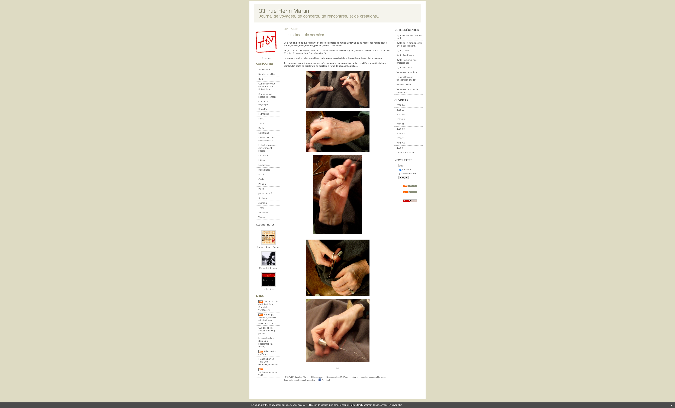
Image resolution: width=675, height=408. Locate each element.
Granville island (404, 84)
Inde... (261, 118)
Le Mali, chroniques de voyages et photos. (267, 148)
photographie (374, 377)
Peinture (262, 184)
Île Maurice (263, 114)
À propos (266, 58)
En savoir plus (395, 405)
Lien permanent (319, 377)
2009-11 (400, 138)
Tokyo (261, 208)
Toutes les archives (406, 152)
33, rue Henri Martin (284, 11)
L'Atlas (261, 160)
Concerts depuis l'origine (268, 247)
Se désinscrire (409, 173)
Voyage (262, 217)
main (291, 380)
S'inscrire (406, 169)
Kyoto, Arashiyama (405, 55)
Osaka (261, 179)
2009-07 (401, 148)
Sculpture (263, 198)
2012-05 (401, 119)
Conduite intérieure (268, 268)
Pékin (261, 189)
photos (353, 377)
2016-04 (401, 105)
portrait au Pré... (266, 193)
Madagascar (264, 165)
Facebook (325, 380)
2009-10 (401, 143)
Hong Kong (263, 109)
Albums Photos (265, 225)
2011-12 (400, 124)
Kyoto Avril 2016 (404, 67)
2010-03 (401, 129)
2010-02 (401, 133)
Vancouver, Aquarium (407, 72)
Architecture (264, 69)
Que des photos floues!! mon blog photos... (266, 331)
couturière (311, 380)
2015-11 (400, 110)
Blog (260, 79)
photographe (362, 377)
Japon (261, 123)
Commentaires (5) (335, 377)
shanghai (262, 203)
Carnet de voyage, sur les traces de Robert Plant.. (267, 87)
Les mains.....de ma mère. (304, 35)
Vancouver (263, 212)
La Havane (263, 133)
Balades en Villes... (267, 74)
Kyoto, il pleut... (404, 50)
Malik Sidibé (264, 170)
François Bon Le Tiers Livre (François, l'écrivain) (268, 362)
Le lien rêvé (268, 289)
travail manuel (300, 380)
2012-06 (401, 114)
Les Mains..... (264, 155)
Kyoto (261, 128)
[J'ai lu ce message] (671, 405)
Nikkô (261, 174)
